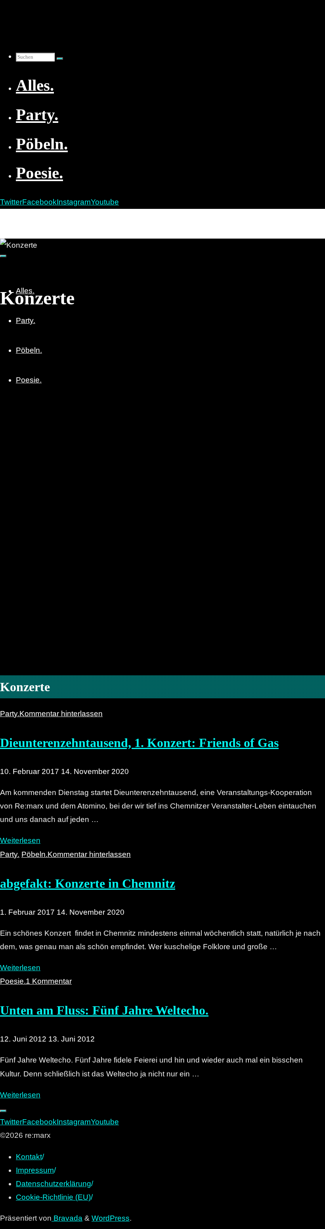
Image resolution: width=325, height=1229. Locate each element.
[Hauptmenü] (3, 256)
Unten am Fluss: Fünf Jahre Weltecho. (104, 1010)
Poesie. (13, 981)
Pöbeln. (34, 854)
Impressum (35, 1170)
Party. (9, 713)
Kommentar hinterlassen (61, 713)
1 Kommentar (49, 981)
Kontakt (29, 1157)
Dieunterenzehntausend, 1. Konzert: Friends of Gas (139, 743)
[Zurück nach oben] (3, 1111)
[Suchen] (60, 58)
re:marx (17, 217)
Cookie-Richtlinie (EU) (53, 1197)
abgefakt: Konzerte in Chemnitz (87, 883)
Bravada (67, 1218)
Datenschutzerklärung (53, 1183)
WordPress (111, 1218)
